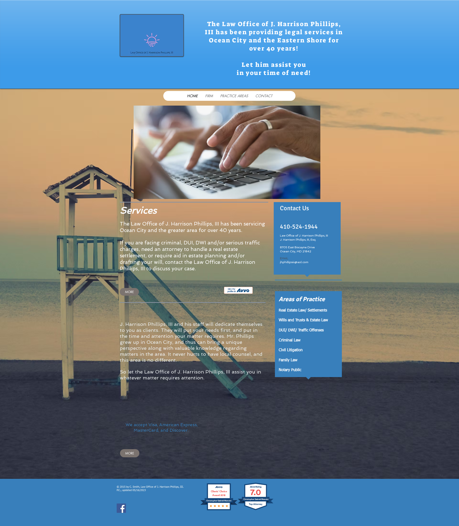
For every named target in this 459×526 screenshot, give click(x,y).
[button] (227, 152)
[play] (308, 195)
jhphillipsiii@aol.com (294, 262)
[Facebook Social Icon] (121, 508)
